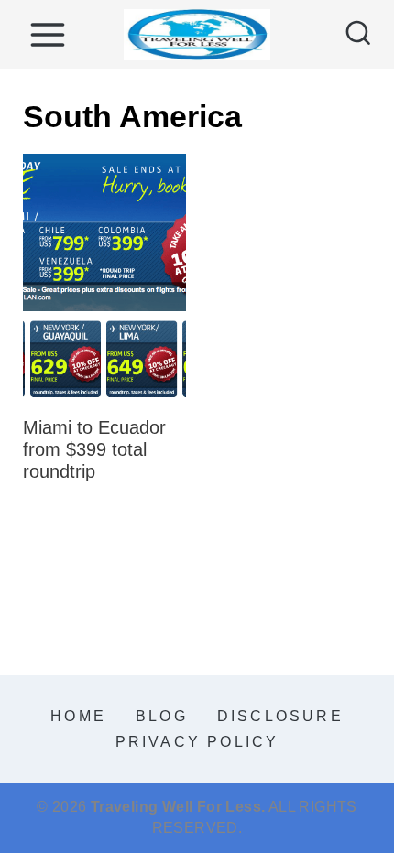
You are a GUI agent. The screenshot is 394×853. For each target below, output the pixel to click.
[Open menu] (47, 34)
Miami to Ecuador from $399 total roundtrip (94, 449)
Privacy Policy (197, 742)
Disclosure (280, 716)
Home (78, 716)
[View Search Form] (358, 34)
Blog (162, 716)
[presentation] (104, 276)
